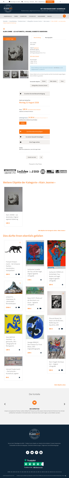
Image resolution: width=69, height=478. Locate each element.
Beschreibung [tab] (37, 37)
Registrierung (42, 1)
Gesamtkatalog (12, 21)
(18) (43, 472)
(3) (45, 472)
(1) (40, 472)
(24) (34, 472)
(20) (51, 472)
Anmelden (50, 1)
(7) (20, 472)
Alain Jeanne (46, 21)
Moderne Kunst (21, 21)
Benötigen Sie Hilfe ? (20, 443)
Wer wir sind (11, 443)
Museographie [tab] (48, 37)
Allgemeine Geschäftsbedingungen (50, 445)
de (60, 1)
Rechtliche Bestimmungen (35, 445)
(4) (53, 472)
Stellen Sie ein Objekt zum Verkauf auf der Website (38, 443)
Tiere (62, 81)
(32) (22, 472)
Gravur (44, 81)
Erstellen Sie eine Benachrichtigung (34, 94)
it (62, 1)
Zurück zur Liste (32, 157)
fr (55, 1)
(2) (29, 472)
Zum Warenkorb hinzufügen (35, 131)
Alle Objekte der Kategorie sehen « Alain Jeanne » (52, 230)
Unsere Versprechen (56, 443)
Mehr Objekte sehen (60, 385)
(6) (16, 472)
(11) (57, 472)
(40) (25, 472)
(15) (11, 472)
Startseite (5, 21)
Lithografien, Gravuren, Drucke (34, 21)
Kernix (63, 475)
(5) (59, 472)
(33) (18, 472)
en (58, 1)
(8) (46, 472)
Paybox (60, 475)
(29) (14, 472)
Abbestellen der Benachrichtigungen (18, 445)
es (64, 1)
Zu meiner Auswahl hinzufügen (34, 137)
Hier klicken (56, 67)
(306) (9, 472)
